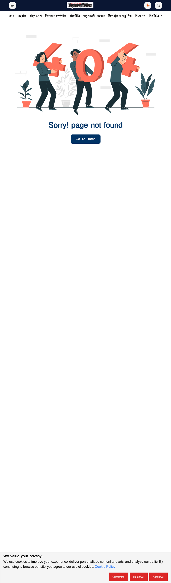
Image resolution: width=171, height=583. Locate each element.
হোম (12, 16)
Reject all (138, 577)
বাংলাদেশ (35, 16)
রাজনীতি (74, 16)
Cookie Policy (105, 566)
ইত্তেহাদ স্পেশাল (55, 16)
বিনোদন (140, 16)
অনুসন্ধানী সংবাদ (94, 16)
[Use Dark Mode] (147, 5)
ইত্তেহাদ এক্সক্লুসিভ (120, 16)
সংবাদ (22, 16)
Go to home (86, 139)
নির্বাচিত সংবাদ (158, 16)
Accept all (158, 577)
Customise (118, 577)
